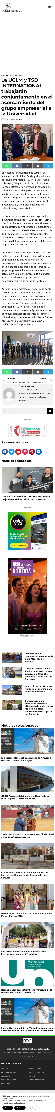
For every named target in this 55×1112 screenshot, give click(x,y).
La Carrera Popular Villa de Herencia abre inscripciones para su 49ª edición (23, 952)
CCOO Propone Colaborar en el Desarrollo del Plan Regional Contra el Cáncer (25, 797)
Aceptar (7, 1108)
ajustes (22, 1103)
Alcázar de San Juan (8, 1072)
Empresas (6, 75)
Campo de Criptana (8, 1080)
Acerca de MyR (27, 1056)
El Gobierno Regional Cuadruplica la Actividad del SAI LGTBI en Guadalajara (26, 759)
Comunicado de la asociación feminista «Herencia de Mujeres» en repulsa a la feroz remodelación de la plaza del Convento (39, 707)
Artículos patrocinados (12, 1052)
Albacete (4, 1069)
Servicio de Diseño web (32, 1052)
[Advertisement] (27, 43)
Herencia (32, 1076)
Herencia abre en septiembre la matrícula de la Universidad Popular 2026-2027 (26, 991)
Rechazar (20, 1108)
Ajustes (31, 1108)
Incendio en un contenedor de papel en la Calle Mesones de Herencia (39, 657)
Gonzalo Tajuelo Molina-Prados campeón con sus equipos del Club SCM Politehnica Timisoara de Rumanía (38, 673)
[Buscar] (50, 411)
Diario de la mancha (40, 1049)
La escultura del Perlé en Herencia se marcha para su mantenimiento (38, 689)
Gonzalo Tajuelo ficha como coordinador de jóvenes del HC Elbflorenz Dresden (26, 498)
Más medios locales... (37, 1080)
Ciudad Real (5, 1083)
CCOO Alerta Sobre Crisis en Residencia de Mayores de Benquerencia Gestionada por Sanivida (24, 875)
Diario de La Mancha (36, 1072)
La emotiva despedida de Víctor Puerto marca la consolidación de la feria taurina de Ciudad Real (27, 1029)
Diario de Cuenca (35, 1069)
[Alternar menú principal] (50, 7)
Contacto (46, 1052)
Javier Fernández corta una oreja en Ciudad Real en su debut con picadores (27, 835)
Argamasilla (5, 1076)
